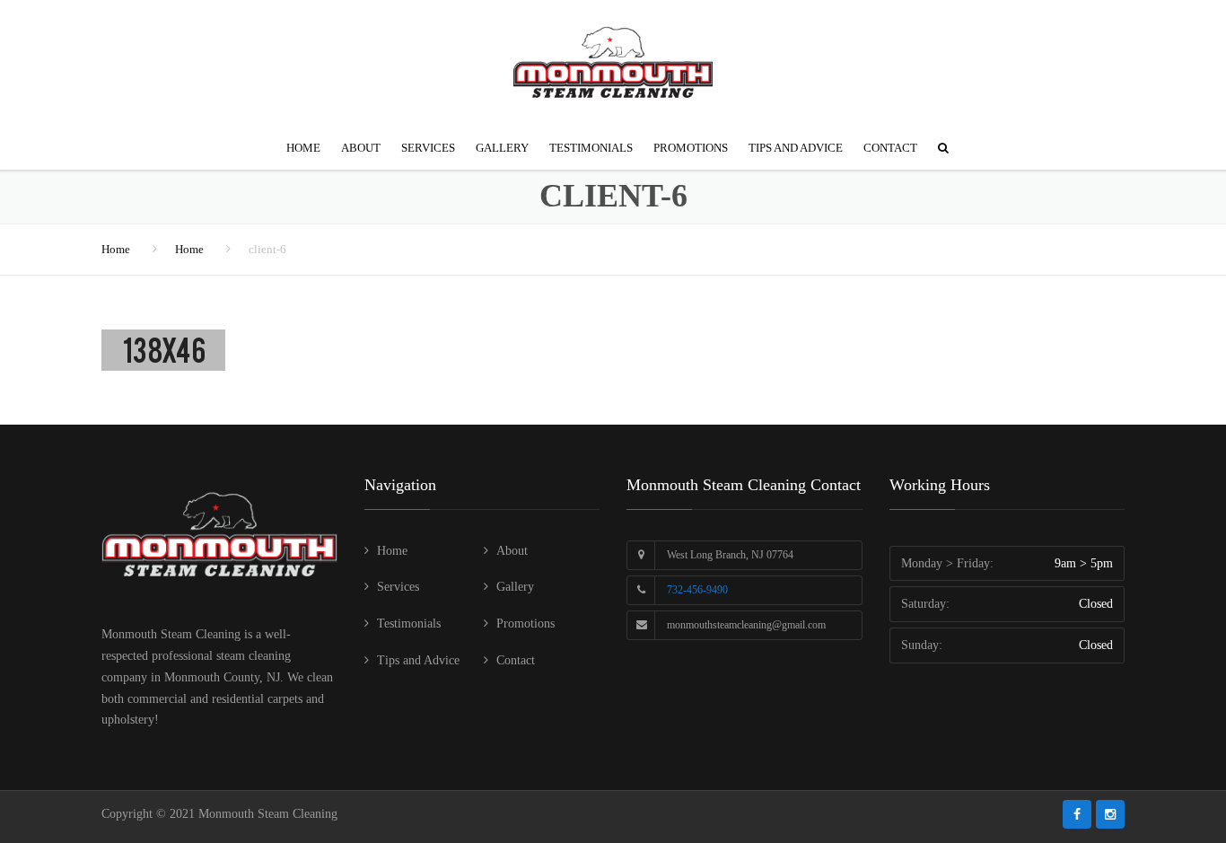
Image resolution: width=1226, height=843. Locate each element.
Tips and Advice (796, 147)
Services (428, 147)
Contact (890, 147)
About (361, 147)
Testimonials (591, 147)
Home (303, 147)
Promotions (690, 147)
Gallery (502, 147)
